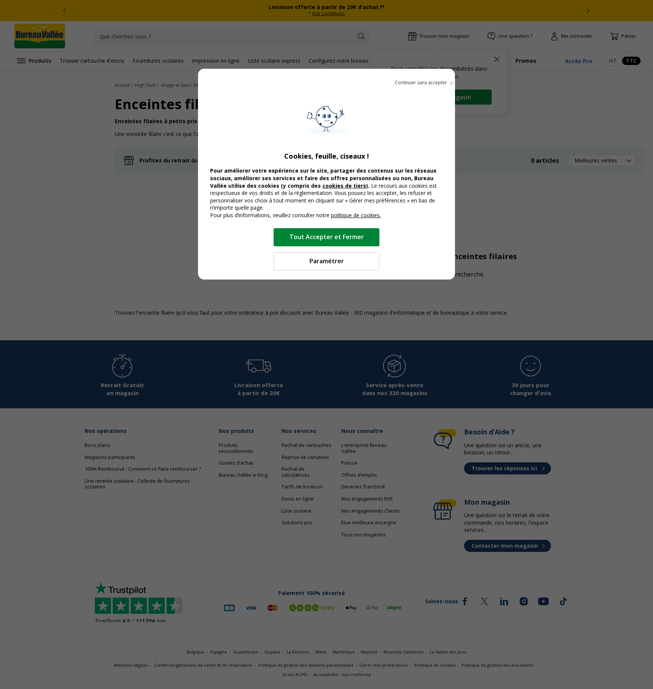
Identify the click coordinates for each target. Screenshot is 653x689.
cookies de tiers (344, 185)
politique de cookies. (356, 215)
